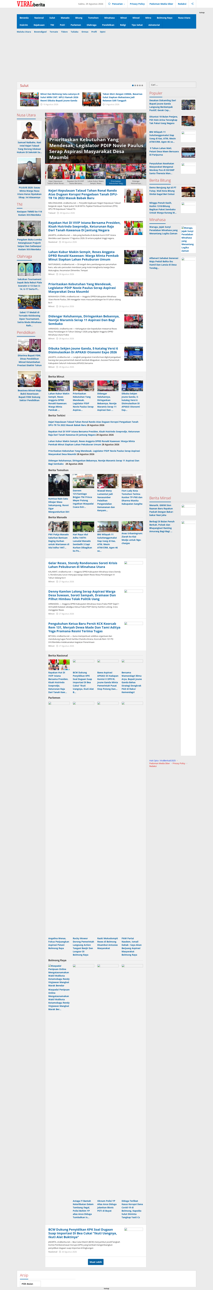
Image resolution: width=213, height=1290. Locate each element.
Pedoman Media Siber (159, 763)
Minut (51, 274)
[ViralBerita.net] (31, 3)
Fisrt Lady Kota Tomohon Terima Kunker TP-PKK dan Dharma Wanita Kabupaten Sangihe (132, 497)
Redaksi (153, 766)
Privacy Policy (179, 763)
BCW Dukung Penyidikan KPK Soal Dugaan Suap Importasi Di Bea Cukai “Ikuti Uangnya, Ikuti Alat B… (83, 682)
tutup (202, 12)
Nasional (52, 242)
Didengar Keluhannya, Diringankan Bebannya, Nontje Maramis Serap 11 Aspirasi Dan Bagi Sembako (84, 320)
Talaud (51, 212)
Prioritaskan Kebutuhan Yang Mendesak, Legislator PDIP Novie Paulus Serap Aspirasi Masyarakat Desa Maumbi (95, 148)
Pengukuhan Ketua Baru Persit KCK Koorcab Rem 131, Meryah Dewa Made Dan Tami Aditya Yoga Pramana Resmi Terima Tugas (84, 627)
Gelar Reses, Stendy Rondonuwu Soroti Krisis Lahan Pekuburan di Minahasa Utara (82, 565)
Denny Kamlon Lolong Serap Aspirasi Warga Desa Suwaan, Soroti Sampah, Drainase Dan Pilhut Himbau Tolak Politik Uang (82, 595)
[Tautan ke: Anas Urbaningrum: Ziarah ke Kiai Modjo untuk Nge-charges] (132, 526)
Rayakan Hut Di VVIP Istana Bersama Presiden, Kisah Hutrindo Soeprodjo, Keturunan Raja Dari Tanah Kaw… (58, 682)
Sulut (24, 85)
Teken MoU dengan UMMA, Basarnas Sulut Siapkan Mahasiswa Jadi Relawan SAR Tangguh (122, 97)
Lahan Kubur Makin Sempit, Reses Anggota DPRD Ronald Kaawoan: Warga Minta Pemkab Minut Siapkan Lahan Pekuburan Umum (83, 255)
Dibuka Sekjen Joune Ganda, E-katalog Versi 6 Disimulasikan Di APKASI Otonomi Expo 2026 (83, 350)
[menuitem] (55, 175)
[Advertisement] (106, 57)
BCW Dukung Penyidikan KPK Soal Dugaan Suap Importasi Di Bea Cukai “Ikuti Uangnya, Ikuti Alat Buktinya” (82, 1233)
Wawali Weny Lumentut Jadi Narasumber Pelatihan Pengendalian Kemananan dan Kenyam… (106, 500)
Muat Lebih (96, 1261)
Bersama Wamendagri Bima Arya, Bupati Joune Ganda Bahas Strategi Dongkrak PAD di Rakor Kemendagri (132, 682)
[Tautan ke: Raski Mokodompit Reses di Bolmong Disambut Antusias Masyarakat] (108, 819)
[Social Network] (192, 4)
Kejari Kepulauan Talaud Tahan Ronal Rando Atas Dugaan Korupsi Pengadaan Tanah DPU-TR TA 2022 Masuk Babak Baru (83, 194)
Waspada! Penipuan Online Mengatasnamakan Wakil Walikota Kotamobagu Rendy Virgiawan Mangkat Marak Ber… (59, 999)
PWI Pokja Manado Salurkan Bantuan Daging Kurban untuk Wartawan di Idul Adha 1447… (58, 541)
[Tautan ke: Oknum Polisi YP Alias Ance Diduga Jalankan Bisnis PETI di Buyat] (108, 1081)
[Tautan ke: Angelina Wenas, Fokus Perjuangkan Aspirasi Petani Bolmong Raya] (59, 819)
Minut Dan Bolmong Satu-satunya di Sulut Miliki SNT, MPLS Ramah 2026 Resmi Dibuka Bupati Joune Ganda (59, 97)
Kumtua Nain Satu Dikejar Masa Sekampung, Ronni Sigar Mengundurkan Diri (58, 505)
